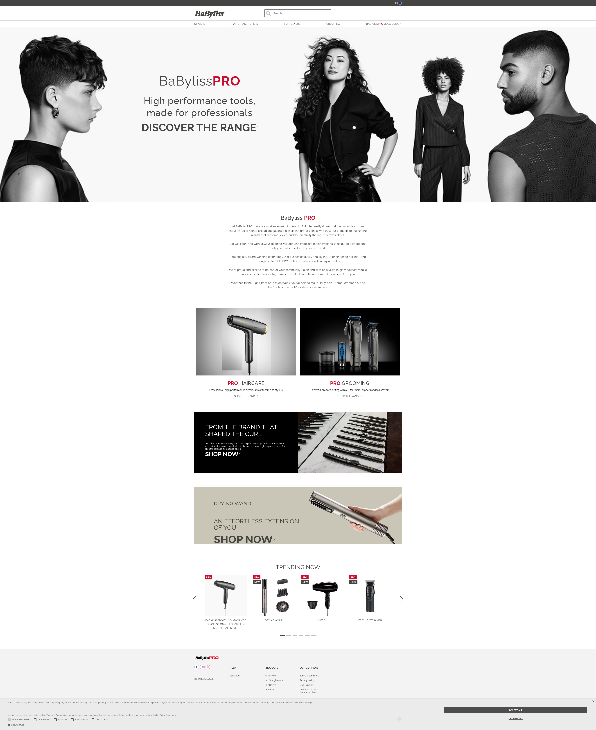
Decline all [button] (516, 718)
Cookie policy (307, 685)
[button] (161, 724)
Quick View (225, 611)
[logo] (207, 658)
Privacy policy (307, 680)
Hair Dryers (270, 685)
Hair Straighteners (274, 680)
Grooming (270, 689)
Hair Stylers (270, 675)
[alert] (298, 714)
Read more (171, 715)
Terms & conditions (309, 675)
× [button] (593, 701)
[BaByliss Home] (210, 14)
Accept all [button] (515, 710)
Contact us (235, 675)
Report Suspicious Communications (309, 690)
